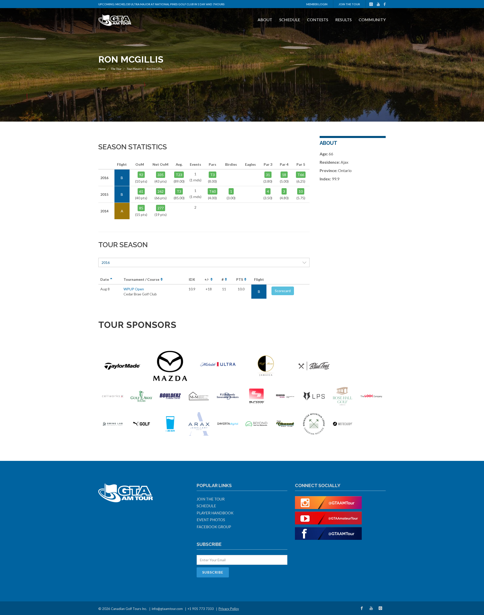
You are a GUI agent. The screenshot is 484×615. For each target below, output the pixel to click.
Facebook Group (214, 526)
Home (102, 69)
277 (161, 208)
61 (141, 191)
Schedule (289, 19)
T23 (179, 175)
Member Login (316, 4)
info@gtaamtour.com (167, 609)
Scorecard (283, 291)
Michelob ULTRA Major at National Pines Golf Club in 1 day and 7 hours (170, 4)
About (265, 19)
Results (343, 19)
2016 (106, 262)
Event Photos (211, 519)
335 (161, 175)
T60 (212, 191)
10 (301, 191)
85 (141, 208)
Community (372, 19)
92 (141, 175)
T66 (300, 175)
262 (161, 191)
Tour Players (134, 69)
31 (268, 175)
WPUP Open (134, 289)
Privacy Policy (229, 609)
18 (284, 175)
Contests (317, 19)
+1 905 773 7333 (201, 609)
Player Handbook (215, 513)
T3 (179, 191)
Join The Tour (349, 4)
